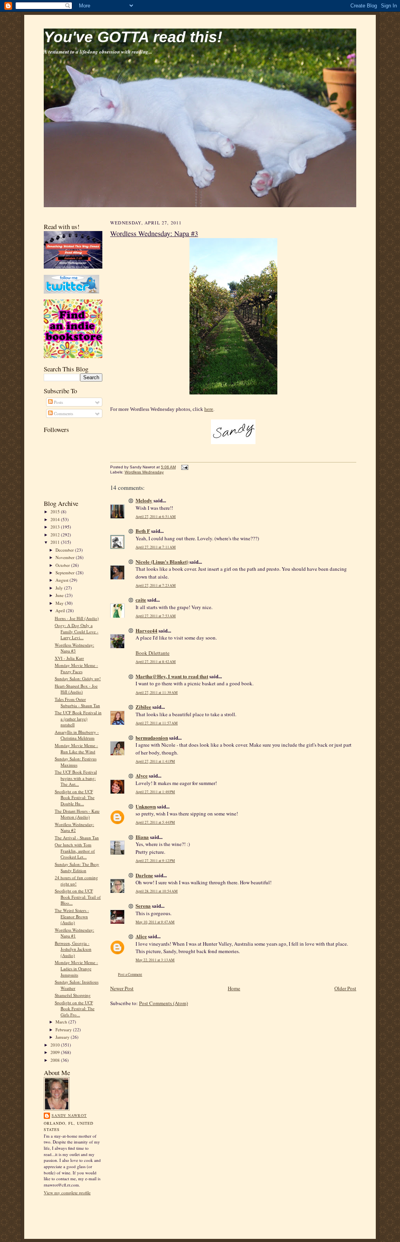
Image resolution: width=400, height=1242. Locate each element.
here (208, 409)
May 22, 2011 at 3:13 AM (155, 959)
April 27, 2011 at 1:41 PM (155, 761)
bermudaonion (152, 737)
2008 (55, 1060)
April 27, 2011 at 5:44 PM (155, 822)
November (65, 557)
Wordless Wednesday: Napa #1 (74, 933)
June (60, 595)
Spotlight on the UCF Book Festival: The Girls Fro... (75, 1009)
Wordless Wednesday (144, 472)
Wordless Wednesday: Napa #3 (74, 648)
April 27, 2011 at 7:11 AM (156, 547)
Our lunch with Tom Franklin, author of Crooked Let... (75, 851)
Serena (143, 905)
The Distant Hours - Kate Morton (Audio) (77, 814)
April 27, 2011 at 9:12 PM (155, 860)
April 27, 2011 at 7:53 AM (156, 615)
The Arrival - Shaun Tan (77, 838)
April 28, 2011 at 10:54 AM (157, 891)
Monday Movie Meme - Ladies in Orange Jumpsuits (76, 968)
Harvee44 (146, 630)
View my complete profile (67, 1192)
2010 (55, 1045)
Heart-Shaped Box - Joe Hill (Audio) (76, 689)
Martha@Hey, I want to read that (172, 676)
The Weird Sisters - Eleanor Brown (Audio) (72, 916)
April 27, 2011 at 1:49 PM (155, 791)
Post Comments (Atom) (163, 1003)
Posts (58, 402)
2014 (55, 519)
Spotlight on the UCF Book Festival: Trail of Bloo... (78, 897)
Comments (63, 413)
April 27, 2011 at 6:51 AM (156, 516)
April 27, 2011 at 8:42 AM (156, 661)
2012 (55, 535)
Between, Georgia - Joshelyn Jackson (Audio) (73, 949)
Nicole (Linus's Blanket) (162, 561)
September (65, 572)
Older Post (345, 988)
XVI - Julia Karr (69, 658)
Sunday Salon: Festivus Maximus (75, 762)
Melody (144, 500)
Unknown (146, 806)
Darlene (144, 875)
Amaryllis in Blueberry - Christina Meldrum (77, 735)
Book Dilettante (153, 652)
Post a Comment (130, 974)
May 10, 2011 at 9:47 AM (155, 922)
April (60, 610)
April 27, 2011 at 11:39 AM (157, 692)
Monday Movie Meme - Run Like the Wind (76, 748)
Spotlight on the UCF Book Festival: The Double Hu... (75, 797)
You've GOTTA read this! (133, 37)
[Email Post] (183, 467)
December (65, 550)
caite (141, 599)
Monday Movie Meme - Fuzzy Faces (76, 668)
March (61, 1022)
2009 (55, 1052)
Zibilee (143, 706)
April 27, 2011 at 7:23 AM (156, 585)
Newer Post (122, 988)
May (60, 603)
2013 (55, 527)
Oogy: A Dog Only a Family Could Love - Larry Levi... (76, 631)
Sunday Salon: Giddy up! (78, 678)
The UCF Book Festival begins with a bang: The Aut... (76, 778)
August (62, 580)
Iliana (142, 837)
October (63, 565)
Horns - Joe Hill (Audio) (77, 618)
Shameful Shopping (73, 995)
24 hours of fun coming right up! (76, 881)
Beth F (143, 530)
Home (234, 988)
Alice (141, 936)
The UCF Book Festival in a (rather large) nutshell (78, 719)
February (64, 1029)
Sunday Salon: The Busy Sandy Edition (77, 867)
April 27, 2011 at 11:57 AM (157, 723)
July (59, 588)
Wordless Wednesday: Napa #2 (74, 827)
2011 (55, 542)
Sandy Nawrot (69, 1115)
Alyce (142, 775)
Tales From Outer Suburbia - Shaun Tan (77, 702)
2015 (55, 511)
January (63, 1037)
